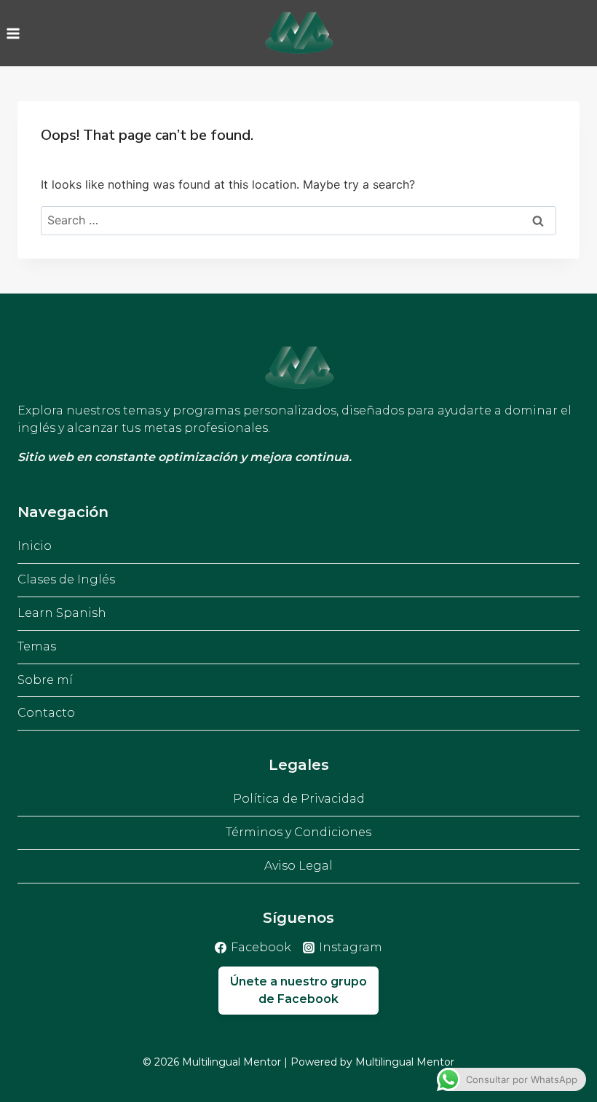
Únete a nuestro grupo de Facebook (298, 990)
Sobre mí (45, 680)
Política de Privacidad (299, 799)
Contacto (46, 713)
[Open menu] (13, 33)
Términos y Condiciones (298, 832)
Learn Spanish (61, 613)
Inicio (34, 546)
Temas (36, 646)
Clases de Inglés (66, 579)
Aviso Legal (298, 866)
